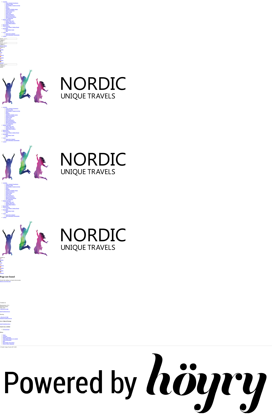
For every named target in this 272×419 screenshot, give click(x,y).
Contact (4, 36)
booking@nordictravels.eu (6, 318)
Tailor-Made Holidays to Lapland (10, 338)
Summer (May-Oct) (10, 22)
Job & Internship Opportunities (12, 35)
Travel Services (6, 26)
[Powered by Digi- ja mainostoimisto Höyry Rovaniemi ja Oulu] (136, 418)
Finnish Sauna (9, 12)
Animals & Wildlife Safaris (12, 9)
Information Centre (10, 29)
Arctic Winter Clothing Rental (12, 27)
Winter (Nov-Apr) (10, 20)
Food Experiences (10, 14)
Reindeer (8, 8)
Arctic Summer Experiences (12, 3)
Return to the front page (5, 281)
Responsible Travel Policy (9, 342)
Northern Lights (9, 4)
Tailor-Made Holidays (11, 23)
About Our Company (10, 33)
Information (5, 28)
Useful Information (7, 340)
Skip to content (3, 45)
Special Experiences (10, 15)
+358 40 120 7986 (4, 317)
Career (4, 32)
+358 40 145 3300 (4, 309)
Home (4, 335)
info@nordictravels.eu (5, 311)
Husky (7, 6)
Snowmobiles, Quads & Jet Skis (13, 5)
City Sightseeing (9, 18)
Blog (7, 31)
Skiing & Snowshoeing (11, 17)
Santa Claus (8, 13)
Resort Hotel (5, 24)
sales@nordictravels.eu (5, 324)
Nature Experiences (10, 10)
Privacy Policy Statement (8, 344)
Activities (5, 1)
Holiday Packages (7, 19)
